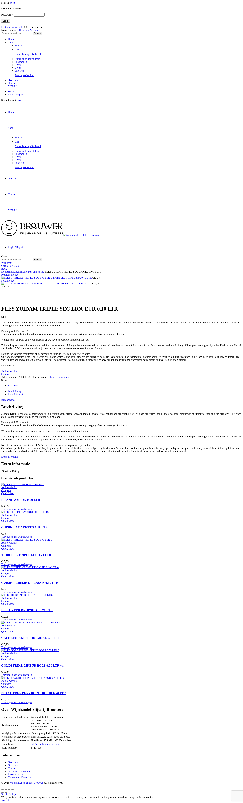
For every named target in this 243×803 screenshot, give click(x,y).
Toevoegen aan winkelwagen (16, 509)
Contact (12, 83)
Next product (8, 280)
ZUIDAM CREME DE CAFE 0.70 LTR (70, 283)
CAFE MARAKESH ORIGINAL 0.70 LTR (31, 638)
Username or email (12, 8)
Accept (5, 800)
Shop (10, 42)
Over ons (13, 80)
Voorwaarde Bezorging (20, 777)
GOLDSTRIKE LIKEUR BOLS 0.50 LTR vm (32, 665)
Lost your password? (12, 27)
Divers (18, 64)
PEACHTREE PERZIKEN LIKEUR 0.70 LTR (33, 693)
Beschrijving (14, 391)
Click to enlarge (9, 300)
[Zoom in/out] (12, 789)
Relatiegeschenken (24, 75)
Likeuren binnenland (33, 271)
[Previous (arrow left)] (2, 792)
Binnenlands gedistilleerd (28, 54)
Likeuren (19, 70)
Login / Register (16, 94)
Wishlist (12, 91)
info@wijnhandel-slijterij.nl (45, 744)
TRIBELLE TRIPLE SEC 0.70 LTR (72, 277)
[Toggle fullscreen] (9, 789)
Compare (6, 374)
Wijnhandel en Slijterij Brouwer (26, 782)
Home (11, 39)
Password (7, 14)
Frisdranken (21, 61)
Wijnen (18, 45)
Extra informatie (16, 394)
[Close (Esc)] (2, 789)
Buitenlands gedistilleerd (27, 58)
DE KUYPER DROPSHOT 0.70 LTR (27, 610)
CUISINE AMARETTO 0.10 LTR (24, 527)
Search (37, 33)
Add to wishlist (9, 371)
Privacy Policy (15, 774)
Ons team (13, 765)
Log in (5, 21)
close (12, 2)
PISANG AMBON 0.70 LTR (20, 500)
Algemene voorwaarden (20, 771)
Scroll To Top (8, 794)
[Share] (6, 789)
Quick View (7, 493)
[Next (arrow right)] (6, 792)
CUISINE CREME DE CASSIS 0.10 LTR (29, 582)
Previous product (10, 274)
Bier (17, 49)
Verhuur (12, 85)
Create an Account (28, 30)
